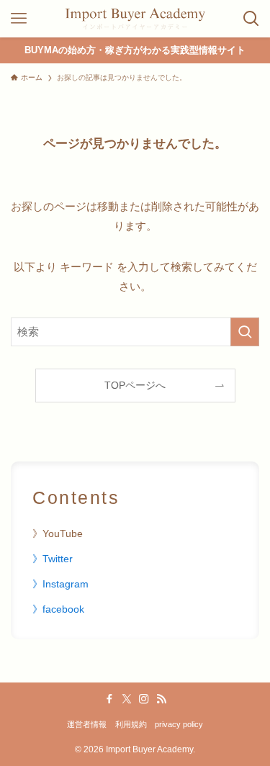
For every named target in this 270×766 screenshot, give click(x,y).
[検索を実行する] (244, 331)
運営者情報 (87, 724)
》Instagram (60, 584)
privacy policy (179, 724)
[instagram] (144, 699)
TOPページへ (135, 385)
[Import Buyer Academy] (135, 18)
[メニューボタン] (18, 18)
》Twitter (52, 559)
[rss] (161, 699)
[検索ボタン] (251, 18)
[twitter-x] (126, 699)
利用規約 (131, 724)
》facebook (58, 609)
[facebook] (109, 699)
